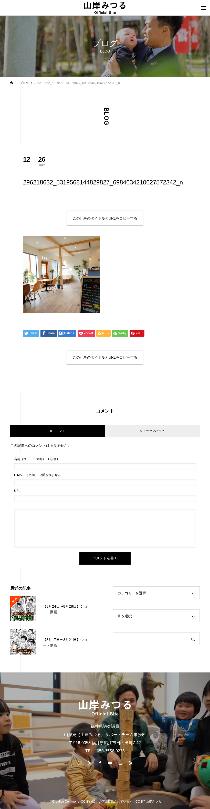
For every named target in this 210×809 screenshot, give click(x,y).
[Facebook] (99, 762)
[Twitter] (89, 762)
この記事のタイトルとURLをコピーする (105, 218)
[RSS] (130, 762)
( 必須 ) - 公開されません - (38, 474)
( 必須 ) (36, 459)
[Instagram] (79, 762)
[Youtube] (110, 762)
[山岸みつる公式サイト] (105, 7)
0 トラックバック (152, 431)
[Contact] (120, 762)
